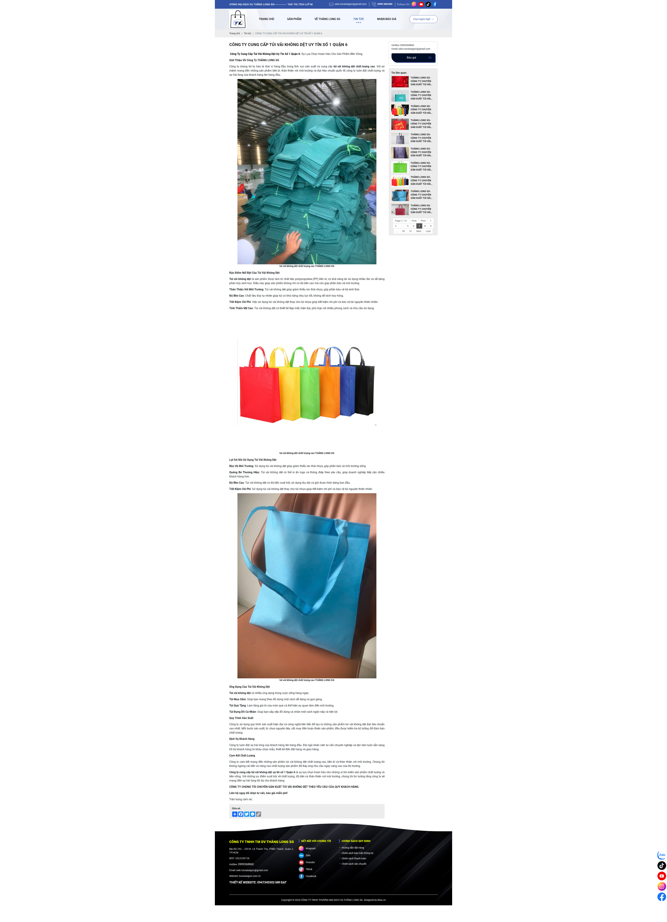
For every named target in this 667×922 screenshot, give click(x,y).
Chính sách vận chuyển (354, 863)
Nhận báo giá (386, 19)
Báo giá (411, 57)
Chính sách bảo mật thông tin (357, 853)
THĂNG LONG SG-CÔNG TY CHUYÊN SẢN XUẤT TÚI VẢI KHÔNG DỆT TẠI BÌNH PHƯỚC (423, 209)
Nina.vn (381, 900)
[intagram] (661, 886)
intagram (311, 848)
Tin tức (358, 19)
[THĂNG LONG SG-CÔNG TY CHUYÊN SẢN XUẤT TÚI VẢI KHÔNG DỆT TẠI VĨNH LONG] (400, 167)
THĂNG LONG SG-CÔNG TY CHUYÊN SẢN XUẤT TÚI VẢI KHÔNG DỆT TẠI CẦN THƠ (422, 138)
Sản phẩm (294, 19)
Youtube (310, 862)
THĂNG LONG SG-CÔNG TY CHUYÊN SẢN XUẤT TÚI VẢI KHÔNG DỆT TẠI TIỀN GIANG (422, 181)
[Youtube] (661, 876)
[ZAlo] (661, 855)
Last (428, 231)
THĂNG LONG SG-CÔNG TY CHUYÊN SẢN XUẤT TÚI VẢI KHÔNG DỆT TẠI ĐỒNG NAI (421, 95)
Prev (423, 220)
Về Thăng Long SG (327, 19)
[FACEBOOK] (661, 896)
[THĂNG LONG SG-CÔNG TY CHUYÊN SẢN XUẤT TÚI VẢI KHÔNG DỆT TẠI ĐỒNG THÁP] (400, 153)
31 (410, 231)
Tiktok (309, 869)
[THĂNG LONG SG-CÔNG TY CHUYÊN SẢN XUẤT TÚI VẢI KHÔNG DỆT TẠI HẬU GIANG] (400, 124)
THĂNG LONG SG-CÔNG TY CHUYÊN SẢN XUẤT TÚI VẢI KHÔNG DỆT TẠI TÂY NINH (422, 81)
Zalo (308, 855)
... (402, 226)
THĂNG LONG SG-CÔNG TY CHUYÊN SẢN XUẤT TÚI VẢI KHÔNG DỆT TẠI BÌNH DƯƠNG (423, 110)
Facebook (311, 876)
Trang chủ (266, 19)
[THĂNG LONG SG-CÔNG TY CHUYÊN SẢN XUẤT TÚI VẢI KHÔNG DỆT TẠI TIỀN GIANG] (400, 181)
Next (418, 231)
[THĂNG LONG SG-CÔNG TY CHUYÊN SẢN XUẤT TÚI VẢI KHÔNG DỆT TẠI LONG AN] (400, 195)
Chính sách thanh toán (354, 858)
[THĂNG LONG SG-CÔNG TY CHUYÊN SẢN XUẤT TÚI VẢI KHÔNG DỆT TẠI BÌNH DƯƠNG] (400, 110)
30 (403, 231)
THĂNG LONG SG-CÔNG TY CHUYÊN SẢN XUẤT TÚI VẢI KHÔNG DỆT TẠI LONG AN (421, 195)
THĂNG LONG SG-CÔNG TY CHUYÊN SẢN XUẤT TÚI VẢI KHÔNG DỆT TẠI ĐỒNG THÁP (421, 152)
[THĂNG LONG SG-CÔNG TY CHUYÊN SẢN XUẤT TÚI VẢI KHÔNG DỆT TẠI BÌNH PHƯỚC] (400, 210)
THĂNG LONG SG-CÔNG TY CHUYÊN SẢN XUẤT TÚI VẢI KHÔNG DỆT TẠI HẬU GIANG (422, 124)
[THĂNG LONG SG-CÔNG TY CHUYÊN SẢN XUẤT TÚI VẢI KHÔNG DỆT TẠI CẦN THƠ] (400, 138)
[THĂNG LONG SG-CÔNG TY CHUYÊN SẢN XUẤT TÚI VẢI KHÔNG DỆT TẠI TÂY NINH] (400, 82)
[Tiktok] (661, 865)
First (414, 220)
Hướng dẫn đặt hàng (353, 847)
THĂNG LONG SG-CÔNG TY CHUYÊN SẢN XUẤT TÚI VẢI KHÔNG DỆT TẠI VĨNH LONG (423, 167)
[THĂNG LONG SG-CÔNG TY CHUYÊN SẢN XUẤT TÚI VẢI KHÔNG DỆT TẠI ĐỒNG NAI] (400, 96)
